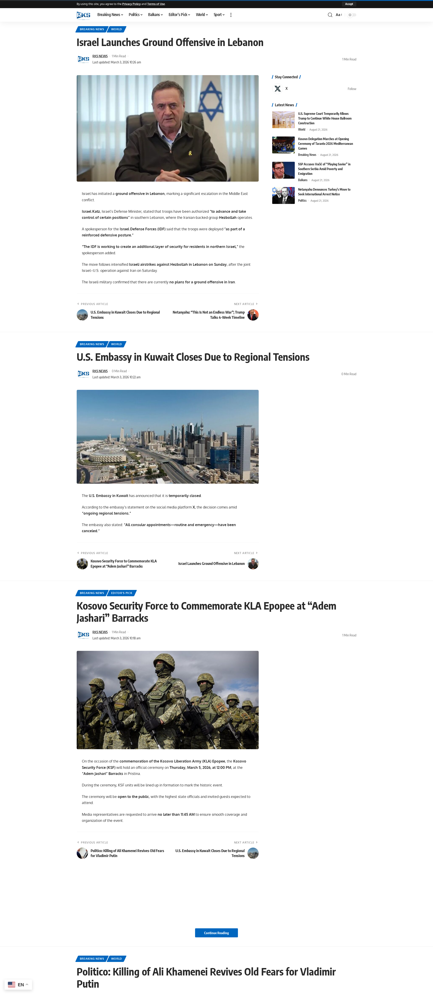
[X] (314, 88)
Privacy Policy (131, 4)
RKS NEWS (100, 56)
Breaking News (92, 29)
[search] (330, 15)
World (116, 29)
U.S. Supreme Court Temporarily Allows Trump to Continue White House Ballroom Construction (325, 118)
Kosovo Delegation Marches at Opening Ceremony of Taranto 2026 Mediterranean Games (325, 143)
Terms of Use (156, 4)
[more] (231, 15)
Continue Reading (216, 933)
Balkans (302, 180)
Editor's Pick (121, 593)
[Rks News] (83, 15)
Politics (302, 200)
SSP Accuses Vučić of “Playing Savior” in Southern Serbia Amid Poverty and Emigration (324, 169)
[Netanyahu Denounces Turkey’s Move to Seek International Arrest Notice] (283, 195)
